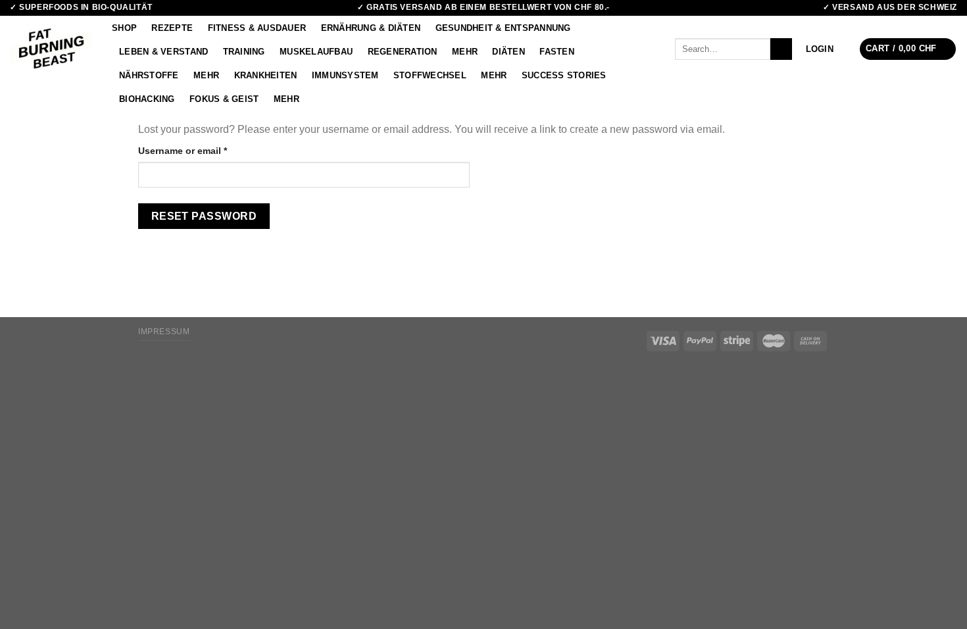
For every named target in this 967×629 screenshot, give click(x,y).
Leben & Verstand (163, 52)
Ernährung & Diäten (371, 28)
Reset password (204, 216)
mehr (465, 52)
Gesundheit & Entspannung (503, 28)
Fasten (556, 52)
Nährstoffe (149, 75)
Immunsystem (345, 75)
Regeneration (402, 52)
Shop (124, 28)
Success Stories (564, 75)
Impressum (164, 331)
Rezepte (172, 28)
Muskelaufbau (316, 52)
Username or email (202, 150)
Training (244, 52)
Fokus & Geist (224, 99)
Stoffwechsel (429, 75)
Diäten (508, 52)
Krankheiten (265, 75)
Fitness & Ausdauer (257, 28)
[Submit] (781, 49)
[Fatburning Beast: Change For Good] (51, 49)
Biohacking (147, 99)
